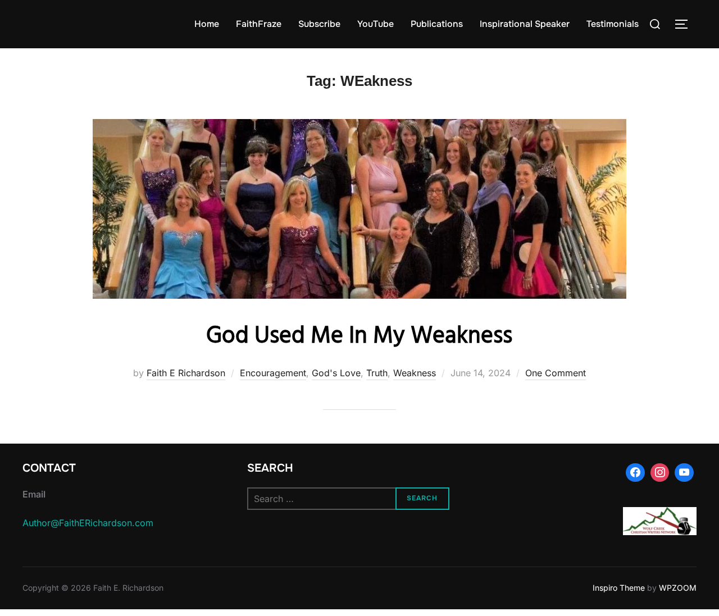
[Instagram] (660, 472)
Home (206, 24)
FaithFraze (258, 24)
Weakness (414, 372)
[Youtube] (684, 472)
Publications (437, 24)
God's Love (336, 372)
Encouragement (273, 372)
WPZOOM (678, 587)
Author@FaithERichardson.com (87, 522)
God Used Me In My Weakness (359, 336)
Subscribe (319, 24)
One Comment (555, 372)
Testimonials (612, 24)
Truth (377, 372)
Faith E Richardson (186, 372)
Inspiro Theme (619, 587)
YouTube (375, 24)
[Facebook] (635, 472)
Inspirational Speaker (525, 24)
